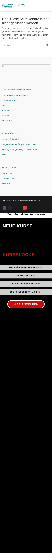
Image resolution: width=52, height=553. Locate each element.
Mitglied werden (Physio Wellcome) (19, 144)
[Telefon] (20, 208)
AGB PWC (6, 183)
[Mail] (25, 208)
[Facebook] (4, 208)
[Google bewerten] (15, 208)
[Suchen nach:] (26, 45)
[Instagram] (9, 208)
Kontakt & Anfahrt (10, 139)
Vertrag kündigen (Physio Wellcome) (19, 149)
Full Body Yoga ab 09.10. (26, 284)
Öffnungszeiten (9, 100)
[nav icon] (48, 5)
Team (4, 105)
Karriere (5, 110)
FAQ (4, 154)
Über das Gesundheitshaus (15, 95)
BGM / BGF (7, 120)
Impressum (7, 173)
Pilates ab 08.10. (26, 276)
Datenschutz (8, 178)
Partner (5, 115)
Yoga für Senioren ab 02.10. (26, 267)
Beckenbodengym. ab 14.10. (26, 292)
